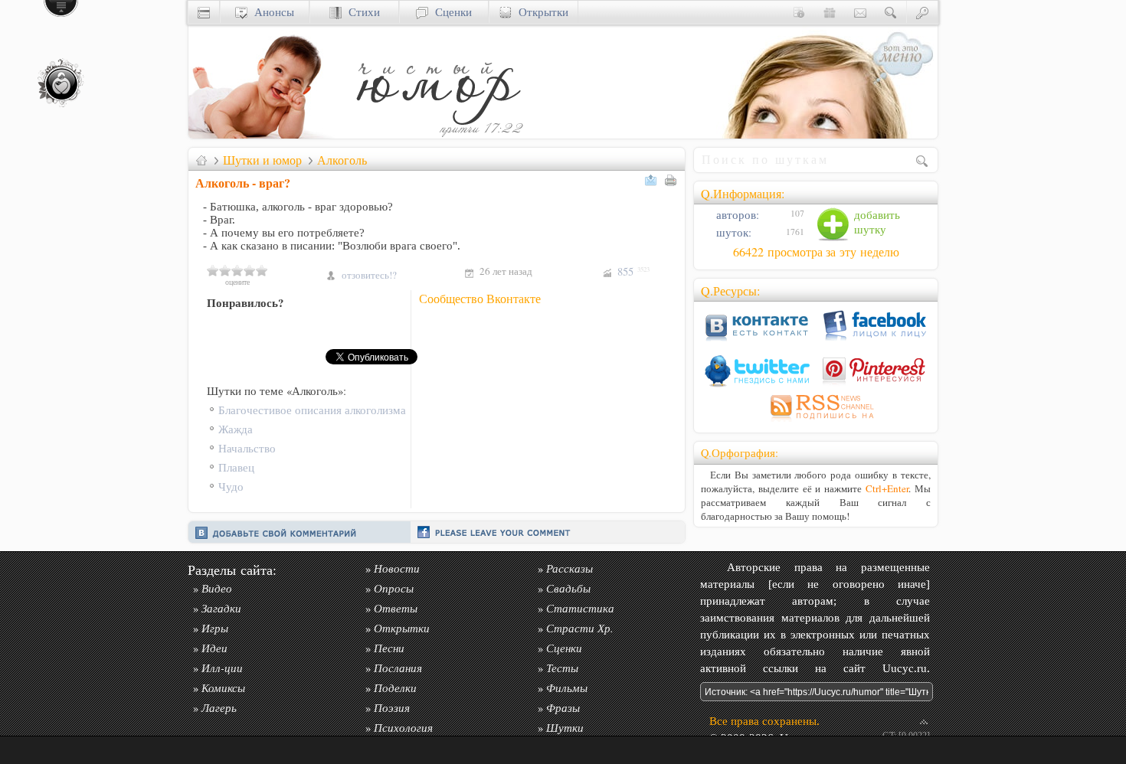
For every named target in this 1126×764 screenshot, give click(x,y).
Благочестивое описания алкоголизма (312, 410)
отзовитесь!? (369, 275)
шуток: (732, 232)
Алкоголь (342, 160)
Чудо (231, 486)
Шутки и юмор (262, 160)
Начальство (247, 448)
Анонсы (270, 12)
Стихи (361, 12)
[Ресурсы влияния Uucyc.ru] (201, 160)
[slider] (237, 270)
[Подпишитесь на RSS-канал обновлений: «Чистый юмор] (816, 421)
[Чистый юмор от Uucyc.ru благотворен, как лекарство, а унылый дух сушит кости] (437, 134)
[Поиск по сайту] (891, 12)
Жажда (235, 429)
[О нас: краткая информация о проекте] (799, 12)
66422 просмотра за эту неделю (816, 251)
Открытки (540, 12)
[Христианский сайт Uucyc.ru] (265, 134)
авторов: (736, 214)
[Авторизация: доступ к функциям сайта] (922, 12)
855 (633, 271)
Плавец (236, 467)
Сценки (450, 12)
